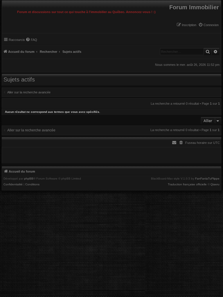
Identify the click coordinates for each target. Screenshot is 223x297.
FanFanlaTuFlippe (207, 178)
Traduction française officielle (187, 184)
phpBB (28, 178)
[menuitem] (208, 24)
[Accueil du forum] (3, 2)
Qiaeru (215, 184)
